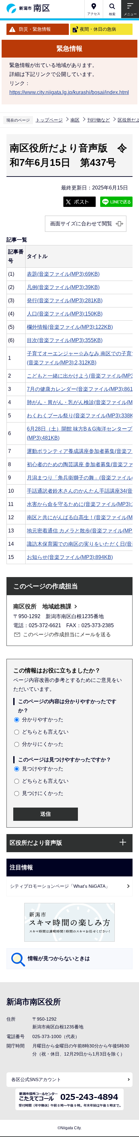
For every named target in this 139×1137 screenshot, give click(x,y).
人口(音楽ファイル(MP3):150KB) (64, 313)
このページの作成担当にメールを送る (67, 634)
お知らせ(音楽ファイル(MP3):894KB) (70, 557)
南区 (75, 120)
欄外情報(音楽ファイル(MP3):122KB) (70, 327)
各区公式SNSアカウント (36, 1079)
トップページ (49, 120)
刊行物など (98, 120)
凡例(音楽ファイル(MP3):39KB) (63, 287)
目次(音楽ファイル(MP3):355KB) (64, 340)
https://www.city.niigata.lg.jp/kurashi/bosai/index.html (69, 92)
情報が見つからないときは (59, 958)
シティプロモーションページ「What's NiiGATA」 (60, 886)
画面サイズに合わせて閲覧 (81, 223)
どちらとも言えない (45, 732)
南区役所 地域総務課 (42, 606)
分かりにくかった (42, 744)
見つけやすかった (42, 768)
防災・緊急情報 (35, 29)
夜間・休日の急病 (98, 29)
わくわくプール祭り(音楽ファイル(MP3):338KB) (83, 415)
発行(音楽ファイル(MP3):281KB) (64, 300)
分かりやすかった (42, 719)
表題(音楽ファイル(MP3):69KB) (63, 274)
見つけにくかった (42, 793)
